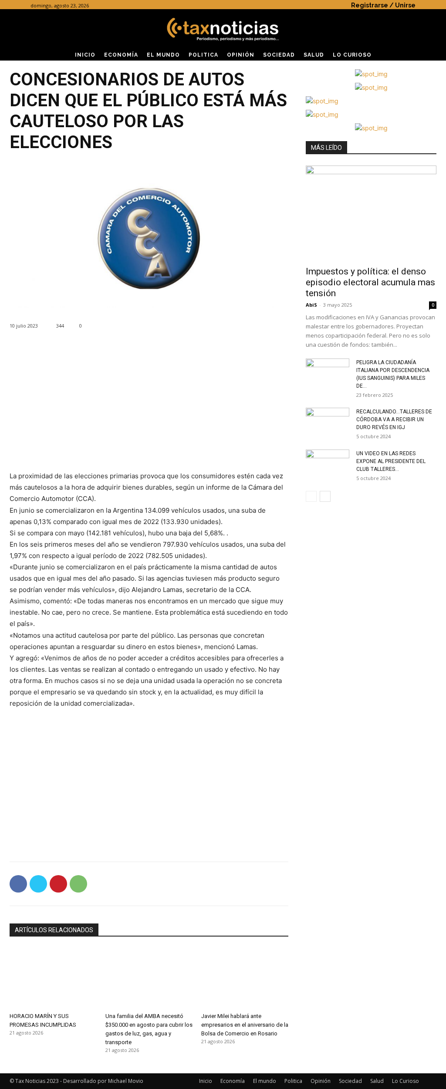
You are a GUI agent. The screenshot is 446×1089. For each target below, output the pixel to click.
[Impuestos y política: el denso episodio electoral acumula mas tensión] (371, 213)
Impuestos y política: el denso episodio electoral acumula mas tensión (370, 282)
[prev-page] (311, 496)
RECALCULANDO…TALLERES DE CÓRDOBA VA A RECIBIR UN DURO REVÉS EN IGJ (394, 419)
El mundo (264, 1081)
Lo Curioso (405, 1081)
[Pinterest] (58, 884)
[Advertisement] (149, 409)
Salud (377, 1081)
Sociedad (350, 1081)
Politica (293, 1081)
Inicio (205, 1081)
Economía (232, 1081)
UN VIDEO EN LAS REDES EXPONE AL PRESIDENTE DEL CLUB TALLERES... (391, 461)
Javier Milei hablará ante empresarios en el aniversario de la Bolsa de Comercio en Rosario (244, 1025)
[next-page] (325, 496)
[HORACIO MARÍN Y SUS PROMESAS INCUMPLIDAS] (53, 978)
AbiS (311, 304)
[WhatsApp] (78, 884)
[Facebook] (18, 884)
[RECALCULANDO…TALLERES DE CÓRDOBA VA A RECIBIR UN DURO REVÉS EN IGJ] (327, 423)
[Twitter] (38, 884)
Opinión (321, 1081)
